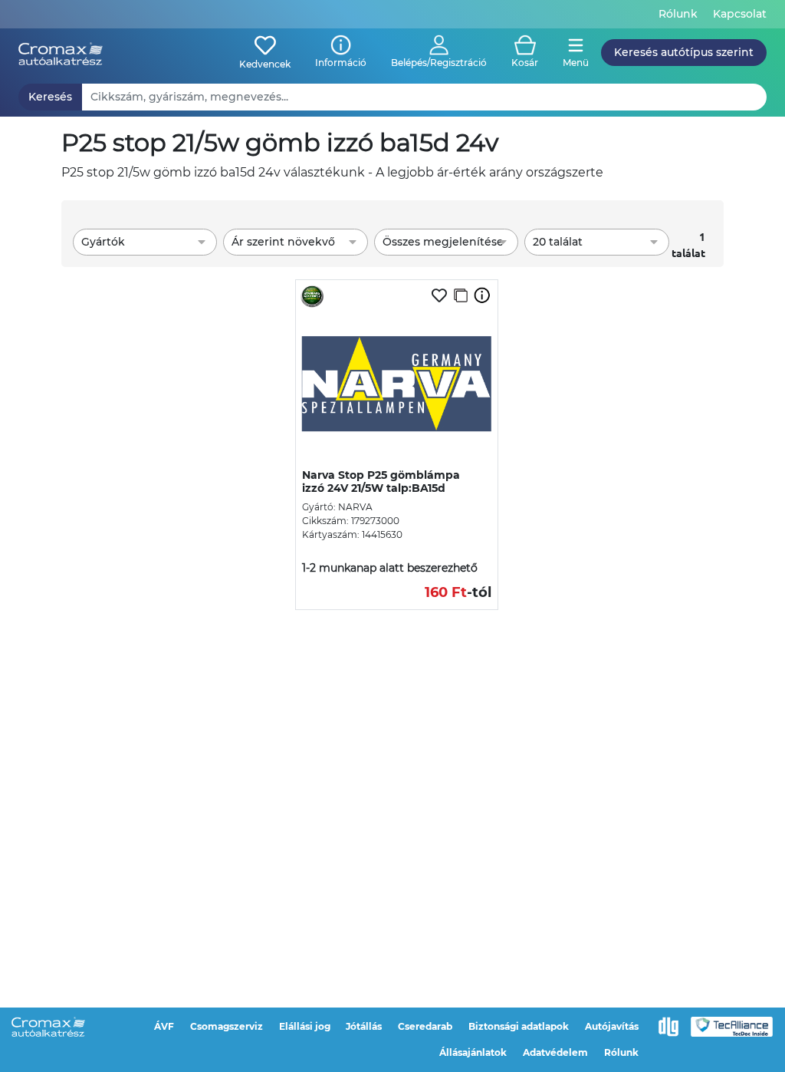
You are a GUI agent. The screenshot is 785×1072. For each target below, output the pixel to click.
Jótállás (364, 1026)
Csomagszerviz (226, 1026)
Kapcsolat (740, 14)
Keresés (50, 97)
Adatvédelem (555, 1052)
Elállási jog (304, 1026)
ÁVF (164, 1026)
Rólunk (678, 14)
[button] (439, 53)
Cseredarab (425, 1026)
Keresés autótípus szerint (684, 52)
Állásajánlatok (473, 1052)
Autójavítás (612, 1026)
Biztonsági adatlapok (518, 1026)
